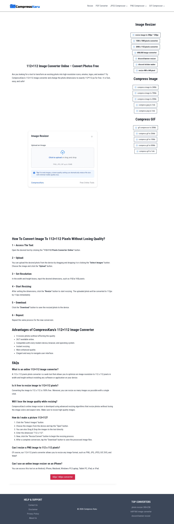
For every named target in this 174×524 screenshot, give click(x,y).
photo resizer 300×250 (141, 507)
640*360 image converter (141, 511)
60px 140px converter (63, 477)
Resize (90, 5)
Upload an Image (38, 145)
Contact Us (33, 505)
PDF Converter (102, 5)
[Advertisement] (62, 41)
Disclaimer (33, 509)
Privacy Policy (33, 513)
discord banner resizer (141, 516)
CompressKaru (37, 182)
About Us (33, 518)
